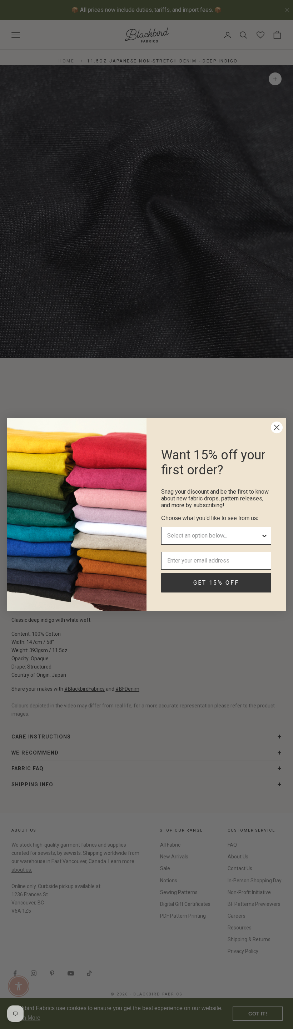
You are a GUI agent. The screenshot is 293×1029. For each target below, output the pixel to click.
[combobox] (214, 535)
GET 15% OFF (216, 582)
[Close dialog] (276, 427)
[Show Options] (264, 535)
